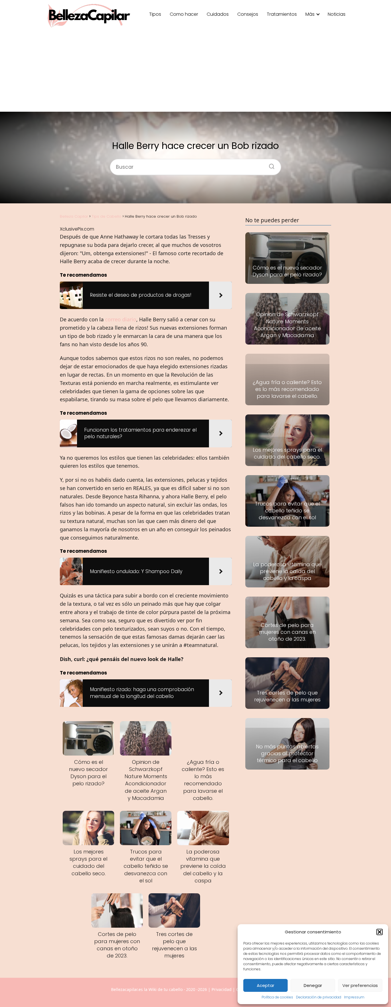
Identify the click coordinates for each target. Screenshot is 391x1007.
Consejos (247, 14)
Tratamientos (282, 14)
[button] (379, 932)
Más (310, 14)
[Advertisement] (195, 72)
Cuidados (218, 14)
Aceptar (265, 985)
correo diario (120, 319)
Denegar (313, 985)
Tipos (155, 14)
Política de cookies (277, 997)
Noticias (336, 14)
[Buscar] (269, 164)
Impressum (354, 997)
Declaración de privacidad (318, 997)
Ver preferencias (360, 985)
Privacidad (222, 989)
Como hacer (184, 14)
